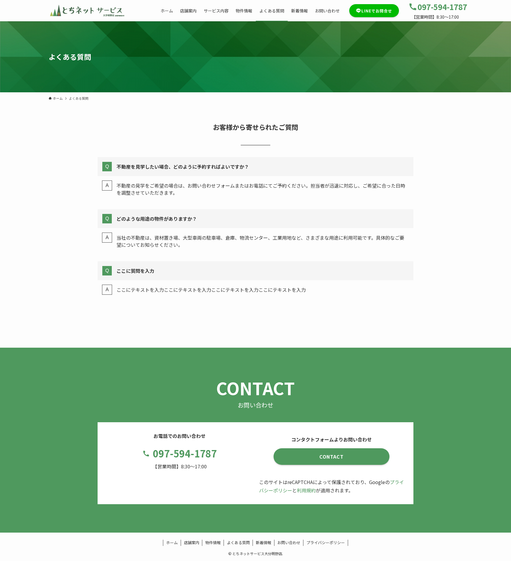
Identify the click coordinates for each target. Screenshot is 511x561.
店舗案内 (191, 542)
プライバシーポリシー (325, 542)
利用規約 (306, 490)
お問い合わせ (288, 542)
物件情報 (213, 542)
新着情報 (263, 542)
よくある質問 (238, 542)
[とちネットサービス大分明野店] (86, 11)
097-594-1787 (185, 453)
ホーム (172, 542)
